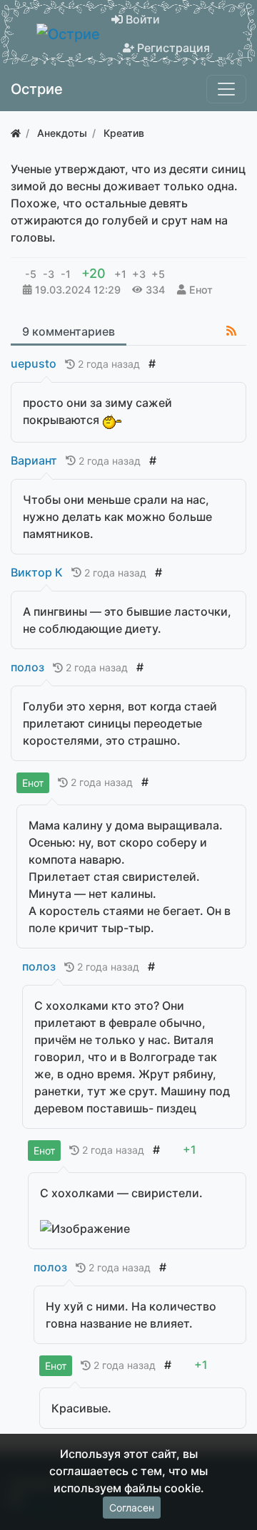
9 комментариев (68, 331)
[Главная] (16, 133)
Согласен (131, 1507)
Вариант (34, 460)
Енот (201, 290)
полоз (27, 667)
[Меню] (226, 89)
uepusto (33, 363)
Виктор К (37, 572)
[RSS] (231, 330)
